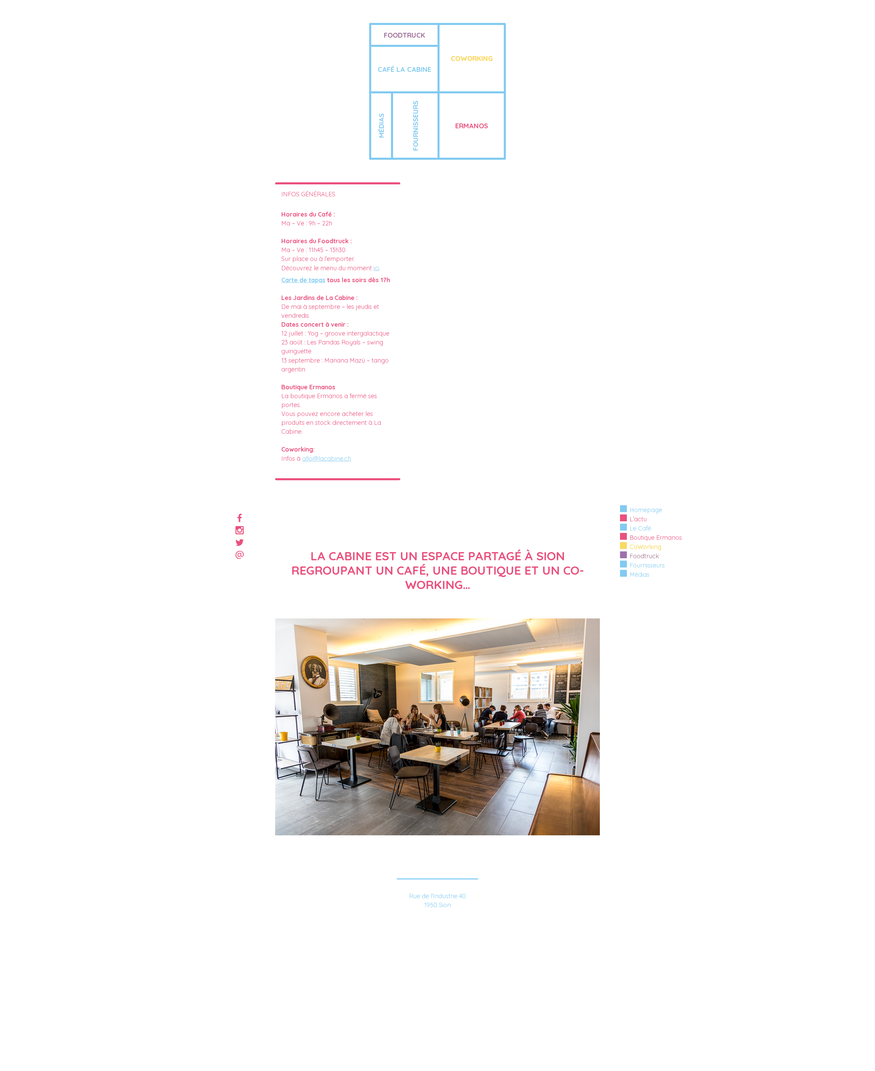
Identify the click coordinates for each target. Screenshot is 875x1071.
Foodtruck (644, 556)
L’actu (638, 519)
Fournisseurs (647, 565)
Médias (639, 574)
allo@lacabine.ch (326, 458)
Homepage (646, 510)
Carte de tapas (303, 280)
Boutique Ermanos (656, 537)
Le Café (640, 528)
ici (376, 268)
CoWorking (645, 547)
